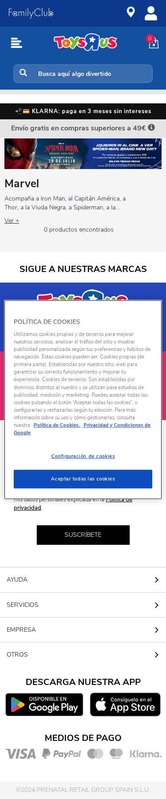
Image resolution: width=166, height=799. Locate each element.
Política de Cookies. (57, 425)
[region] (83, 399)
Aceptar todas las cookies (83, 478)
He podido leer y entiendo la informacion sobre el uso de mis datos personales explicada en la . (83, 500)
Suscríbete (83, 535)
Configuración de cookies (83, 456)
